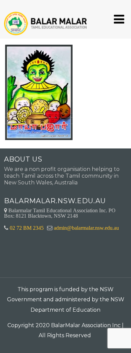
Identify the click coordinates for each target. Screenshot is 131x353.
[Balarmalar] (46, 19)
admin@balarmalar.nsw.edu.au (86, 227)
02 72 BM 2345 (27, 227)
